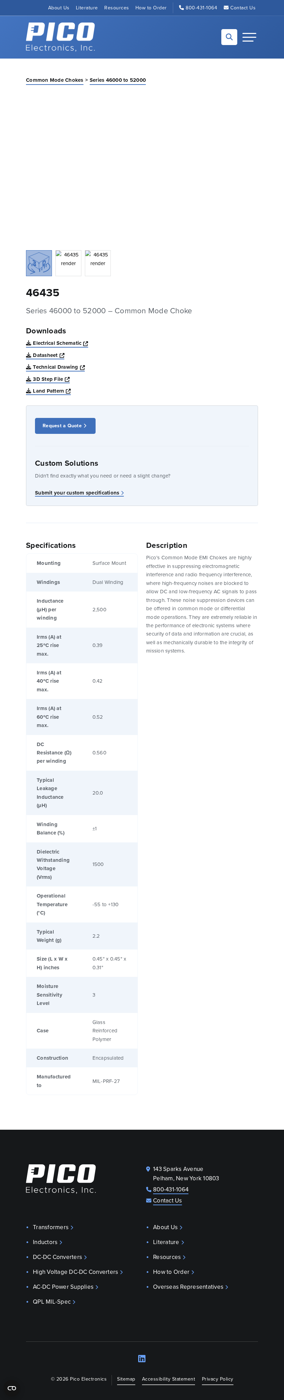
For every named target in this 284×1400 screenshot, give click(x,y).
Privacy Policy (217, 1379)
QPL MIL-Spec (52, 1301)
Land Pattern (52, 391)
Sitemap (126, 1379)
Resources (116, 7)
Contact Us (243, 7)
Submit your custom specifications (77, 493)
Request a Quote (62, 425)
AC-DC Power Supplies (63, 1287)
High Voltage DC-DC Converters (75, 1272)
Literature (87, 7)
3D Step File (51, 379)
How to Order (151, 7)
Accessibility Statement (168, 1379)
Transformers (51, 1227)
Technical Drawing (59, 367)
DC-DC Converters (57, 1257)
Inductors (45, 1242)
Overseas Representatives (188, 1287)
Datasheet (48, 355)
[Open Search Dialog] (229, 37)
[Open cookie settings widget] (11, 1388)
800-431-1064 (201, 7)
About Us (59, 7)
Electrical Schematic (60, 343)
